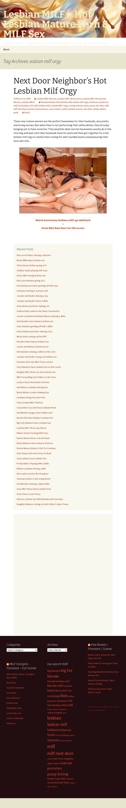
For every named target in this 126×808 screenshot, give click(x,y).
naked (50, 759)
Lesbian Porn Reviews (114, 706)
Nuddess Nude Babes (105, 706)
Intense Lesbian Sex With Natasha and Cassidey (40, 499)
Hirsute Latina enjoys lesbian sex (33, 341)
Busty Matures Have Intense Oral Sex (35, 443)
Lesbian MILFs (28, 102)
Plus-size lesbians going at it (31, 280)
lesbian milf (43, 105)
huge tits (63, 709)
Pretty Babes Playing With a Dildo (33, 463)
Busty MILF (61, 690)
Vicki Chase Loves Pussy (29, 494)
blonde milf (66, 102)
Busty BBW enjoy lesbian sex (31, 260)
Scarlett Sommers (15, 687)
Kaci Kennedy (13, 697)
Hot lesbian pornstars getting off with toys (37, 285)
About (6, 49)
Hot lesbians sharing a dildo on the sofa (36, 351)
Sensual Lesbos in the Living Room (33, 478)
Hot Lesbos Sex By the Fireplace (32, 473)
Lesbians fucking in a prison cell (32, 290)
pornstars (54, 768)
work (15, 112)
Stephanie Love (14, 708)
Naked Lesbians (91, 710)
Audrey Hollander (15, 718)
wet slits (88, 109)
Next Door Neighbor (63, 758)
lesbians (52, 730)
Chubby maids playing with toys (32, 270)
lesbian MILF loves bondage (100, 710)
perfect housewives (38, 109)
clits (70, 690)
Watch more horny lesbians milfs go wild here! (63, 220)
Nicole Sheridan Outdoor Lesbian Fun (35, 417)
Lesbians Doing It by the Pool (31, 397)
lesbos (59, 735)
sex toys (64, 782)
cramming (53, 696)
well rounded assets (72, 109)
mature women (65, 740)
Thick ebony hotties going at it (31, 265)
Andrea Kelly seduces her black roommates (38, 311)
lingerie (71, 735)
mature (53, 740)
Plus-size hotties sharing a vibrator (34, 255)
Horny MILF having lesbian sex (31, 275)
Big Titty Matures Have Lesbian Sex (34, 422)
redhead (69, 779)
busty (51, 690)
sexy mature (55, 109)
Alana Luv (11, 723)
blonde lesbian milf (50, 102)
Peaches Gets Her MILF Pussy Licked (34, 361)
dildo (64, 695)
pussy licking (57, 774)
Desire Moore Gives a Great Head (33, 438)
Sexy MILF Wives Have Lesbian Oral (34, 488)
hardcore (93, 102)
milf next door (20, 109)
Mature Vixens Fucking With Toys (32, 433)
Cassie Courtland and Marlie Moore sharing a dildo (41, 316)
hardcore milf (64, 700)
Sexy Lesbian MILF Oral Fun (30, 402)
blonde (53, 676)
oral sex (66, 763)
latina (65, 713)
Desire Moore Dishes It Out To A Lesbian (36, 448)
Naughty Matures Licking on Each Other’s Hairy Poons (43, 504)
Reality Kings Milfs (56, 778)
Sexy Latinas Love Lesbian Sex (31, 458)
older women (53, 763)
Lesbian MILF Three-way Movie (31, 427)
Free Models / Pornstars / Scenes (100, 646)
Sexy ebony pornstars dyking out (33, 306)
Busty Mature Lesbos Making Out (33, 392)
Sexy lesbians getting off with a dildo (35, 326)
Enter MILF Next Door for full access (63, 228)
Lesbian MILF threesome (69, 98)
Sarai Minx (11, 692)
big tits (66, 670)
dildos (71, 696)
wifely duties (99, 109)
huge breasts (53, 709)
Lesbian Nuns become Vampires (94, 706)
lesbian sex (65, 730)
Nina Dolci (11, 682)
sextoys (72, 783)
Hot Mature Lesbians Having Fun (32, 387)
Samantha (53, 782)
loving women (76, 105)
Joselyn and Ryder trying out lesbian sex (36, 356)
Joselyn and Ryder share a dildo (32, 300)
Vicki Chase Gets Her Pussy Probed (34, 453)
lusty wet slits (97, 105)
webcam (54, 787)
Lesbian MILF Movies (46, 98)
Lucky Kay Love (14, 713)
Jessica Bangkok (54, 712)
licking (65, 735)
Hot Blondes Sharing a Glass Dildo (33, 483)
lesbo (51, 735)
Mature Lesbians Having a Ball (31, 468)
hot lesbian (23, 105)
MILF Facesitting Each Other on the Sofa (36, 377)
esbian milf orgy (80, 102)
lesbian (54, 718)
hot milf (33, 105)
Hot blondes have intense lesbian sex (35, 321)
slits (49, 786)
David (27, 112)
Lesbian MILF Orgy (59, 105)
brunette (67, 685)
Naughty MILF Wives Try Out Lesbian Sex (36, 372)
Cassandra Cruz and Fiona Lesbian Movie (36, 407)
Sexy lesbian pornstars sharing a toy (34, 331)
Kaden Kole (12, 702)
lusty (86, 105)
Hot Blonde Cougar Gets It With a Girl (34, 412)
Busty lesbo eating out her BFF (32, 336)
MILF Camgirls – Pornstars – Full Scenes (21, 666)
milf (106, 105)
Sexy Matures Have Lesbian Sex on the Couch (39, 366)
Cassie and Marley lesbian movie (33, 346)
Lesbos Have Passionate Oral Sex (33, 382)
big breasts (53, 671)
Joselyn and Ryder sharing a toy (32, 295)
